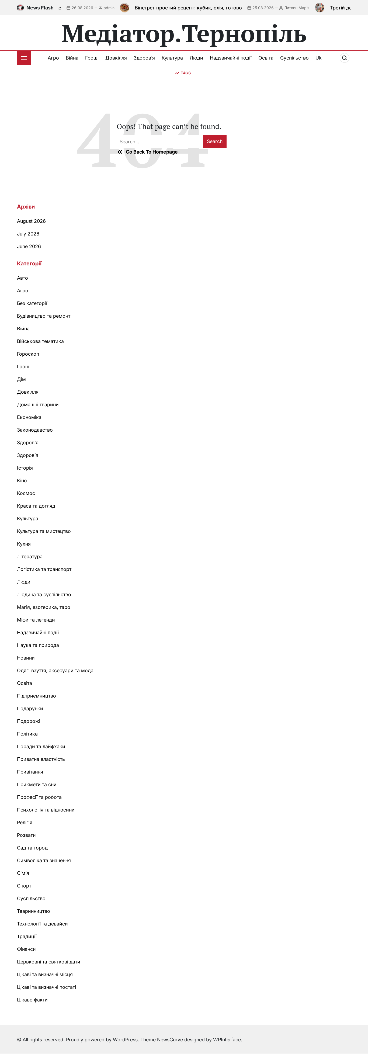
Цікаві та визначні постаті (46, 987)
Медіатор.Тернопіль (184, 33)
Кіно (22, 480)
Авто (22, 278)
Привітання (30, 772)
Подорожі (28, 721)
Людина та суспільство (44, 594)
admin (98, 7)
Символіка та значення (44, 860)
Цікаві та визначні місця (45, 974)
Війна (72, 58)
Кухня (24, 544)
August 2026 (31, 221)
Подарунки (30, 708)
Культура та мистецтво (44, 531)
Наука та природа (38, 645)
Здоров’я (144, 58)
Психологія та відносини (46, 810)
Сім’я (23, 873)
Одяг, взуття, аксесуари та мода (55, 670)
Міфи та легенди (36, 620)
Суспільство (294, 58)
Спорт (24, 886)
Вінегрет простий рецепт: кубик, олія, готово (177, 8)
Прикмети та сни (37, 784)
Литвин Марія (286, 7)
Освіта (265, 58)
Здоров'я (28, 442)
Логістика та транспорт (44, 569)
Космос (26, 493)
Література (30, 556)
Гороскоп (28, 354)
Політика (27, 734)
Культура (172, 58)
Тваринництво (33, 911)
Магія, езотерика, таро (43, 607)
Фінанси (26, 949)
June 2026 (29, 246)
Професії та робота (39, 797)
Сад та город (32, 848)
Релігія (24, 822)
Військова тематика (40, 341)
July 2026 (28, 234)
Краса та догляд (36, 506)
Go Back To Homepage (152, 152)
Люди (196, 58)
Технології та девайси (42, 924)
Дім (21, 379)
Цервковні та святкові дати (48, 962)
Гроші (92, 58)
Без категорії (32, 303)
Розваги (26, 835)
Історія (25, 468)
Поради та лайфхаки (41, 746)
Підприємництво (36, 696)
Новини (26, 658)
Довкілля (116, 58)
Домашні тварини (38, 404)
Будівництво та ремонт (43, 316)
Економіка (29, 417)
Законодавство (35, 430)
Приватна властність (41, 759)
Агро (53, 58)
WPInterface (227, 1039)
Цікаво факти (32, 1000)
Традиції (27, 936)
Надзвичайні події (231, 58)
